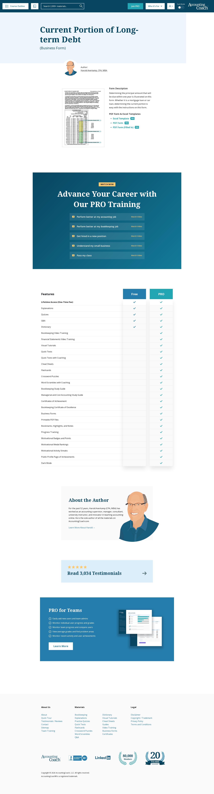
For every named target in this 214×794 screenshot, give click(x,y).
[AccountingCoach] (198, 6)
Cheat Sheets (108, 721)
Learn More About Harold (81, 527)
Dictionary (107, 714)
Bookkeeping (81, 714)
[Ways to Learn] (34, 6)
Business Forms (109, 730)
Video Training (109, 727)
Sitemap (45, 727)
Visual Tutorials (109, 718)
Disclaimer (135, 714)
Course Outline (17, 6)
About (44, 714)
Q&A (77, 737)
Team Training (48, 730)
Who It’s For (153, 6)
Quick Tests (80, 724)
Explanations (81, 718)
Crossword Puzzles (83, 730)
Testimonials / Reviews (51, 721)
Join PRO (135, 6)
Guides (105, 724)
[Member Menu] (171, 6)
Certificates (107, 734)
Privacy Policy (137, 721)
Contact (44, 724)
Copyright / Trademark (141, 718)
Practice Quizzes (82, 721)
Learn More (60, 646)
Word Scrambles (82, 734)
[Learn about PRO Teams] (140, 629)
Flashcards (80, 727)
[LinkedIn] (102, 758)
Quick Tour (46, 718)
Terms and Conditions (141, 724)
